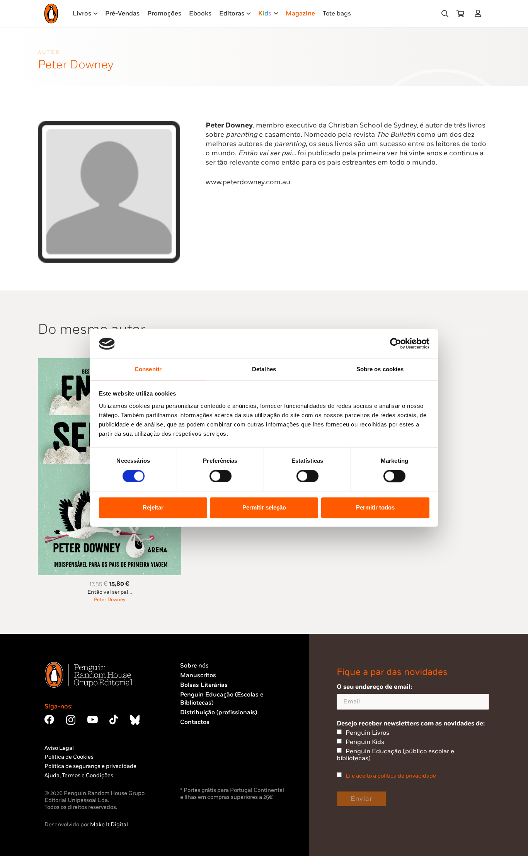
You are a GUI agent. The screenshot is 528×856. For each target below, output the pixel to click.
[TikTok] (113, 719)
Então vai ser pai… (109, 592)
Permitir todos (375, 507)
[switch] (220, 476)
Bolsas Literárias (204, 685)
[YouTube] (92, 719)
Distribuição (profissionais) (218, 712)
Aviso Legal (59, 748)
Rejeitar (153, 507)
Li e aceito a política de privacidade (391, 776)
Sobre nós (194, 665)
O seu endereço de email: (374, 687)
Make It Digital (109, 824)
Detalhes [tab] (264, 369)
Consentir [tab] (148, 369)
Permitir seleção (264, 507)
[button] (445, 13)
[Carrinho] (460, 13)
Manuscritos (198, 675)
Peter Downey (109, 600)
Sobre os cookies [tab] (380, 369)
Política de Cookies (69, 757)
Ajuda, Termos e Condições (78, 775)
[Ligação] (479, 13)
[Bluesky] (134, 719)
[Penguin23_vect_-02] (203, 764)
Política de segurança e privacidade (90, 766)
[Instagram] (70, 720)
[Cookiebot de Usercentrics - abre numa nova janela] (395, 344)
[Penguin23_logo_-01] (51, 13)
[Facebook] (49, 719)
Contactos (194, 722)
